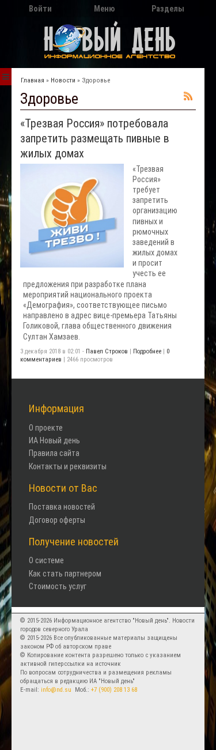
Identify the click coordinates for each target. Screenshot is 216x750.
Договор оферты (57, 520)
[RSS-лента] (188, 97)
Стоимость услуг (57, 586)
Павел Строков (107, 351)
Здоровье (96, 80)
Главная (32, 80)
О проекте (46, 427)
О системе (46, 560)
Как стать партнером (65, 573)
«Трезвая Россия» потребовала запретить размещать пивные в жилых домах (94, 138)
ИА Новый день (54, 440)
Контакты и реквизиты (68, 466)
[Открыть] (6, 76)
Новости (63, 80)
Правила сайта (54, 453)
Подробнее (147, 351)
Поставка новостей (62, 506)
